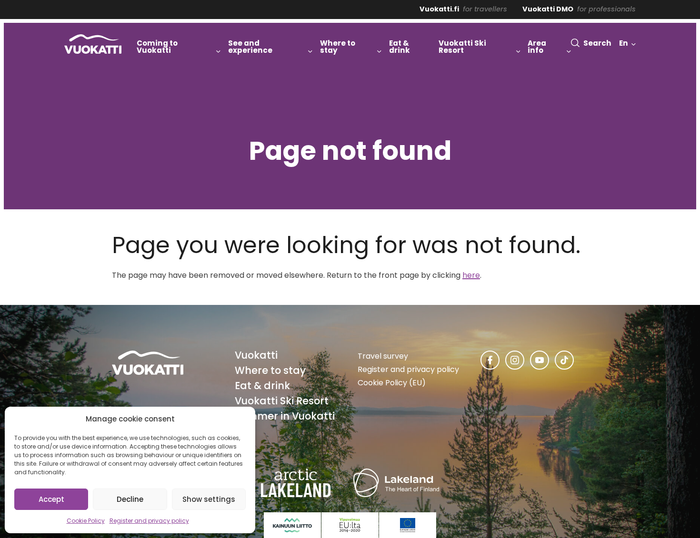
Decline (130, 499)
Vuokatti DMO (547, 9)
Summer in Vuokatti (285, 416)
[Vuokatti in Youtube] (539, 360)
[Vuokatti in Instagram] (514, 360)
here (471, 275)
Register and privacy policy (149, 521)
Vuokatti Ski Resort (282, 401)
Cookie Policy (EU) (392, 382)
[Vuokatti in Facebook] (490, 360)
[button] (591, 43)
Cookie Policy (86, 521)
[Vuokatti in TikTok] (564, 360)
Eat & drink (262, 385)
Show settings (208, 499)
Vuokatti (256, 355)
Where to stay (270, 370)
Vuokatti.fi (439, 9)
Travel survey (383, 356)
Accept (51, 499)
